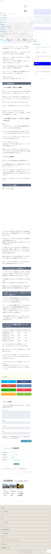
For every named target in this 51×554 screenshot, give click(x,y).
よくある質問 (4, 533)
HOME (2, 507)
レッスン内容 (3, 17)
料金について (3, 22)
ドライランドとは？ (13, 452)
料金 (2, 518)
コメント (4, 410)
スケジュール (3, 19)
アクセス (2, 28)
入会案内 (2, 24)
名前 (3, 420)
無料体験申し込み (5, 547)
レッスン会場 (4, 511)
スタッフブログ (3, 33)
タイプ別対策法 (12, 457)
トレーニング (8, 448)
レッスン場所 (3, 15)
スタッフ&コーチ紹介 (5, 26)
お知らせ (2, 35)
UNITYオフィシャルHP (41, 52)
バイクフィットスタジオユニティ (43, 67)
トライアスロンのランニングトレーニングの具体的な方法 (15, 468)
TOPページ (2, 13)
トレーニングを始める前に (14, 459)
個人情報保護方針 (5, 529)
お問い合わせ (3, 31)
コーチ (2, 515)
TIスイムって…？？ (27, 472)
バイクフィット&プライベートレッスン (10, 540)
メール (4, 426)
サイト (3, 431)
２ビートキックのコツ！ (14, 454)
